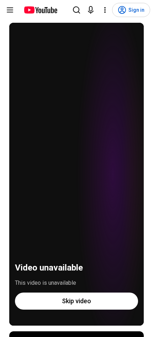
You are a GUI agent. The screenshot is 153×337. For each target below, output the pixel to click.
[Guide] (10, 10)
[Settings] (105, 10)
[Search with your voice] (91, 10)
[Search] (76, 10)
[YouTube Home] (40, 10)
